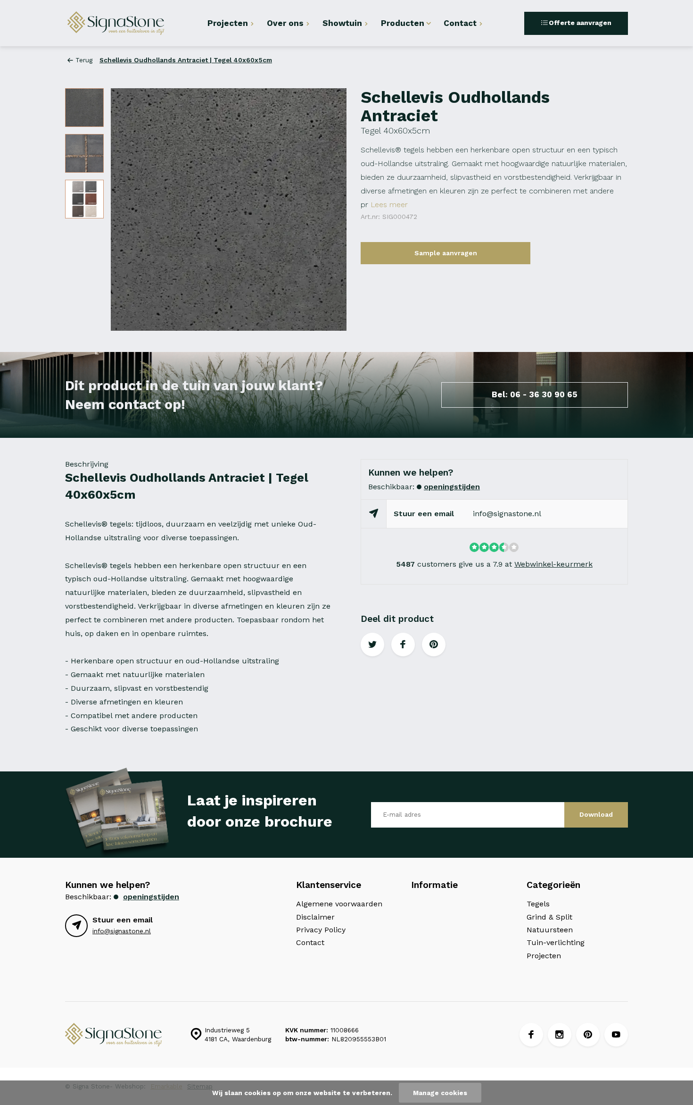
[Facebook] (531, 1034)
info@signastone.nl (507, 513)
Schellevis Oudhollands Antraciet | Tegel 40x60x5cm (185, 60)
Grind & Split (549, 916)
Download (596, 814)
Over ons (285, 23)
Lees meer (389, 204)
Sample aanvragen (445, 253)
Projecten (227, 23)
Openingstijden (452, 486)
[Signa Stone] (121, 23)
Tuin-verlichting (556, 942)
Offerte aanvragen (580, 22)
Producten (402, 23)
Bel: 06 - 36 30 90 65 (535, 394)
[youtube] (616, 1034)
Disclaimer (315, 916)
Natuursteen (550, 929)
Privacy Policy (321, 929)
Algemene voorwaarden (339, 903)
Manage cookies (440, 1093)
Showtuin (342, 23)
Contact (460, 23)
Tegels (538, 903)
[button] (327, 209)
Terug (83, 60)
